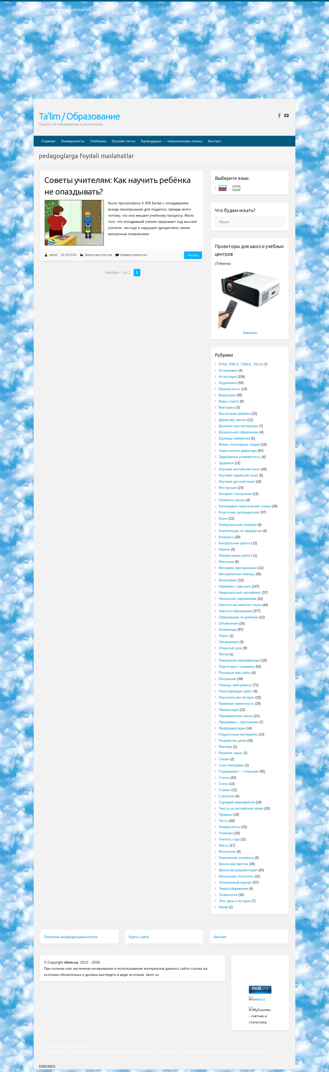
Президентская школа (236, 716)
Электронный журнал (235, 882)
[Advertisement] (164, 59)
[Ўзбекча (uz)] (236, 188)
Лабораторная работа (235, 555)
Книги (223, 518)
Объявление (228, 623)
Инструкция (228, 488)
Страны (224, 790)
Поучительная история (236, 697)
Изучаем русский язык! (237, 481)
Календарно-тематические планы (245, 506)
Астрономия (228, 370)
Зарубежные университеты (240, 457)
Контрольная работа (234, 543)
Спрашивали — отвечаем (238, 771)
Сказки (224, 759)
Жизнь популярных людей (239, 444)
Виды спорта (229, 401)
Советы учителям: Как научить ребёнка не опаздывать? (117, 185)
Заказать (250, 333)
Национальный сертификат (240, 592)
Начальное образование (237, 599)
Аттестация (227, 377)
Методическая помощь (236, 574)
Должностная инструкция (238, 426)
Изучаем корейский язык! (238, 475)
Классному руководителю (239, 512)
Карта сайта (139, 937)
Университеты (73, 141)
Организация (229, 642)
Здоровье (226, 463)
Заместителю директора (238, 451)
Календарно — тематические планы (171, 141)
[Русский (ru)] (222, 188)
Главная (48, 141)
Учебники (98, 141)
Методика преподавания (238, 568)
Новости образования (235, 611)
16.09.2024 (69, 255)
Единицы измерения (234, 438)
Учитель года (229, 839)
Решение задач (230, 753)
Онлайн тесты (123, 141)
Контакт (214, 141)
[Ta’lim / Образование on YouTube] (286, 115)
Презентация (229, 710)
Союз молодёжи (231, 765)
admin (53, 255)
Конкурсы (226, 537)
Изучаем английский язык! (239, 469)
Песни (223, 654)
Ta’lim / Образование (79, 116)
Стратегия (226, 796)
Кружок (224, 549)
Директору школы (232, 420)
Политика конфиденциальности (70, 937)
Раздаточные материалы (238, 734)
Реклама (225, 747)
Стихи (223, 784)
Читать (193, 255)
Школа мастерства (98, 255)
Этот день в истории (235, 901)
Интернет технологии (235, 494)
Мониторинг (228, 580)
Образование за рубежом (238, 617)
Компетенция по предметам (240, 531)
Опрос (224, 636)
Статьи (224, 778)
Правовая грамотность (236, 703)
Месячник (226, 562)
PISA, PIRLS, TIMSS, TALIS (240, 364)
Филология (227, 852)
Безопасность (229, 389)
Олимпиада (228, 629)
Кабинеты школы (232, 500)
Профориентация (232, 728)
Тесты (223, 821)
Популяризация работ (235, 691)
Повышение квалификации (239, 660)
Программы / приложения (238, 722)
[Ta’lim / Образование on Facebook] (279, 115)
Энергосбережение (233, 889)
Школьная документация (238, 870)
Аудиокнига (228, 383)
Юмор (223, 907)
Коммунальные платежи (238, 525)
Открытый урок (230, 648)
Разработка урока (232, 741)
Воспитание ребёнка (234, 414)
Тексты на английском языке (241, 808)
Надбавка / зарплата (235, 586)
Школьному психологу (236, 876)
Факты (224, 845)
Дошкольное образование (239, 432)
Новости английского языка (240, 605)
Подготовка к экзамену (236, 666)
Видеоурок (227, 395)
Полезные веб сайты (235, 673)
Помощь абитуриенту (235, 685)
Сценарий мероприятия (237, 802)
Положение (227, 679)
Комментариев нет (134, 255)
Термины (225, 815)
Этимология (228, 895)
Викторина (227, 407)
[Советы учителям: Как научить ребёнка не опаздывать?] (74, 222)
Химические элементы (236, 858)
